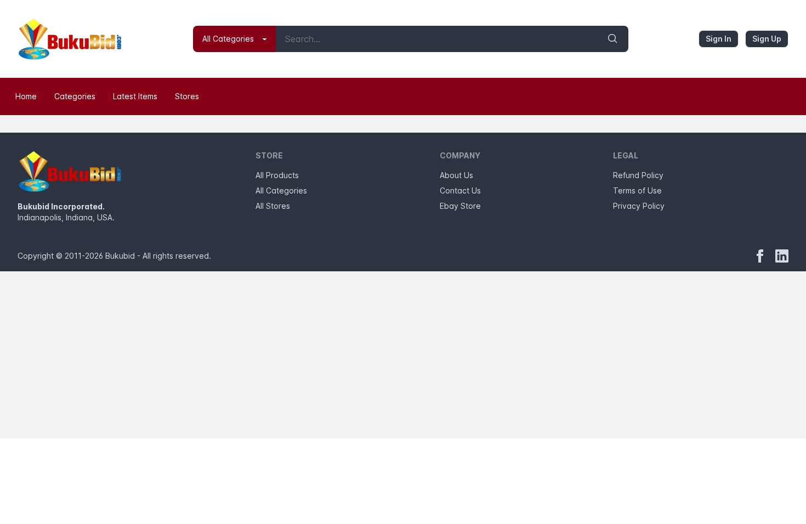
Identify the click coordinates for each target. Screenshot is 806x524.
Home (26, 96)
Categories (74, 96)
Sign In (718, 38)
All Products (277, 175)
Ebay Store (460, 205)
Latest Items (135, 96)
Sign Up (766, 38)
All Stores (273, 205)
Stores (187, 96)
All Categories (281, 190)
